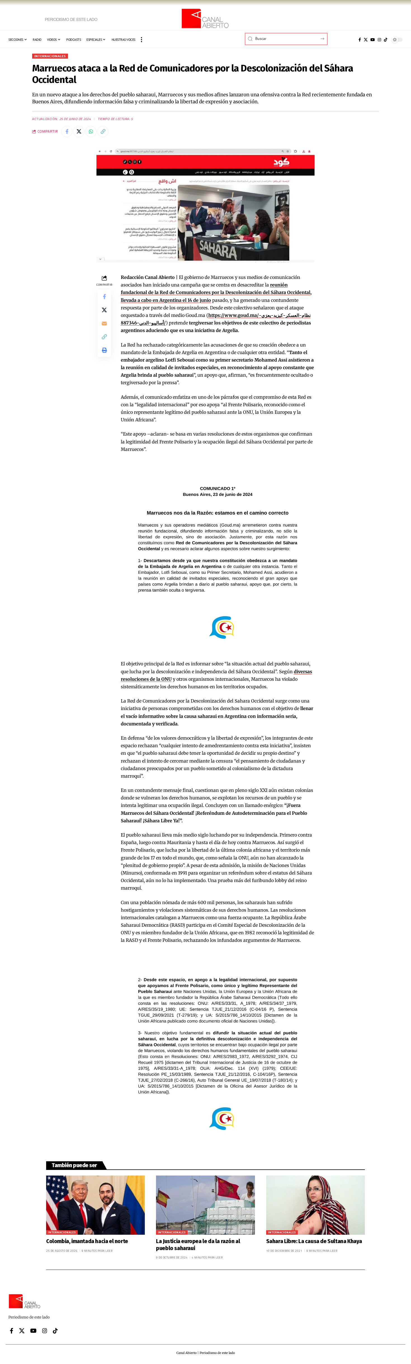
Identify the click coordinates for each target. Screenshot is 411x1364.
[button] (141, 39)
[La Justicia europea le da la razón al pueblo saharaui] (205, 1205)
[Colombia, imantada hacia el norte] (95, 1205)
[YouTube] (372, 39)
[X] (365, 39)
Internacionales (50, 56)
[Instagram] (379, 39)
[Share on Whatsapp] (90, 131)
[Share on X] (78, 131)
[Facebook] (359, 39)
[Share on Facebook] (66, 131)
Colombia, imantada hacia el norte (87, 1241)
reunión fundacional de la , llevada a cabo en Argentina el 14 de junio (216, 292)
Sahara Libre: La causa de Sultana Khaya (314, 1241)
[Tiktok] (385, 39)
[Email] (104, 323)
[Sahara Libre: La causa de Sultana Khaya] (315, 1205)
